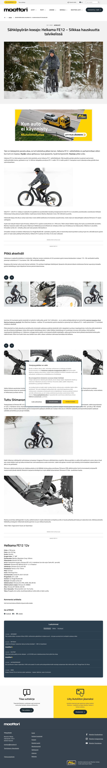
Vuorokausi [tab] (47, 628)
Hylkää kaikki (53, 401)
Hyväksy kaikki (70, 401)
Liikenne (34, 753)
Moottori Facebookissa (96, 734)
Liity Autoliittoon (9, 2)
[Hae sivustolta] (98, 2)
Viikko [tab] (54, 628)
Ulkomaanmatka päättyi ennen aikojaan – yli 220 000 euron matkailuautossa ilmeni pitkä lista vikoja (31, 654)
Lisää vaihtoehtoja (37, 401)
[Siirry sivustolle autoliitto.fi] (71, 762)
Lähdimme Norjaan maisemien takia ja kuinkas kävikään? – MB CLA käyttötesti (26, 644)
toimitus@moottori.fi (10, 745)
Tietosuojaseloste (9, 757)
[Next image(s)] (12, 277)
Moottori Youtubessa (95, 743)
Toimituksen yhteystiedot (11, 748)
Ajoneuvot (57, 25)
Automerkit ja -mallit (93, 10)
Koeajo (10, 17)
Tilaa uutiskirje (22, 2)
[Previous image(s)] (6, 277)
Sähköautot (35, 750)
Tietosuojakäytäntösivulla (40, 395)
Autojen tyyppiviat (37, 736)
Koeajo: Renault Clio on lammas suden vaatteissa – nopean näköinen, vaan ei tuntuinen (28, 672)
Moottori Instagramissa (96, 739)
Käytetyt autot (36, 743)
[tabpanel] (53, 653)
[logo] (15, 11)
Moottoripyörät (36, 746)
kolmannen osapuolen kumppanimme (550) (54, 370)
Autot (33, 733)
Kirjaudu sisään (72, 2)
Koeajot (34, 740)
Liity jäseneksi (79, 712)
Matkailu (34, 756)
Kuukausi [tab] (60, 628)
